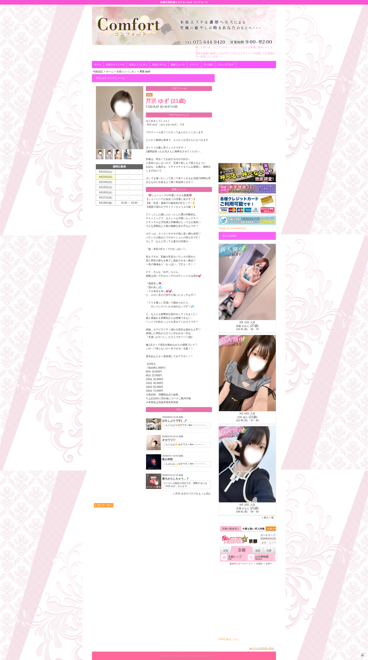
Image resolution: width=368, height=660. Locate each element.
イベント (194, 64)
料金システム (159, 64)
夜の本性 (167, 459)
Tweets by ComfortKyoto (232, 228)
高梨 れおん (242, 326)
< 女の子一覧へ (103, 505)
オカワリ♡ (169, 439)
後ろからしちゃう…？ (175, 478)
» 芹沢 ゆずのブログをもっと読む (192, 493)
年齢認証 (98, 71)
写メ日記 (208, 64)
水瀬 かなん (242, 508)
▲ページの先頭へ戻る (261, 648)
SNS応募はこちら (229, 639)
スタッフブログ (226, 64)
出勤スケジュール (115, 64)
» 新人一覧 (268, 517)
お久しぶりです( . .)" (174, 420)
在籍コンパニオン (138, 64)
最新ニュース (178, 64)
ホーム (97, 64)
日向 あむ (242, 417)
